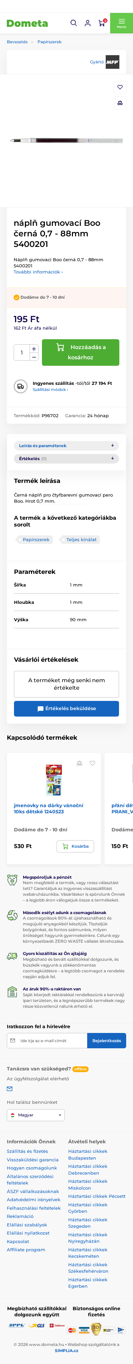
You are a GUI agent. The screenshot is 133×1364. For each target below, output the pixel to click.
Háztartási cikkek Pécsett (96, 1196)
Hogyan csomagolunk (32, 1168)
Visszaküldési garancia (33, 1159)
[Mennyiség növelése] (34, 349)
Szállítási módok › (50, 389)
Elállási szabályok (27, 1224)
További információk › (38, 272)
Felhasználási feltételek (34, 1208)
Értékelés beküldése (70, 708)
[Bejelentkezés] (87, 23)
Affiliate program (26, 1249)
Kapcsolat (18, 1241)
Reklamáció (20, 1216)
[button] (74, 23)
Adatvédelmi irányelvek (33, 1199)
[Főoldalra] (27, 23)
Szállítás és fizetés (27, 1151)
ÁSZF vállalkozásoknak (33, 1191)
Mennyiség (22, 353)
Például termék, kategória (52, 59)
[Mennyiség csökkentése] (34, 356)
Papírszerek (49, 41)
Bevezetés (17, 41)
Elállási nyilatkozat (28, 1233)
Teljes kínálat (81, 539)
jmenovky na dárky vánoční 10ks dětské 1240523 (48, 808)
